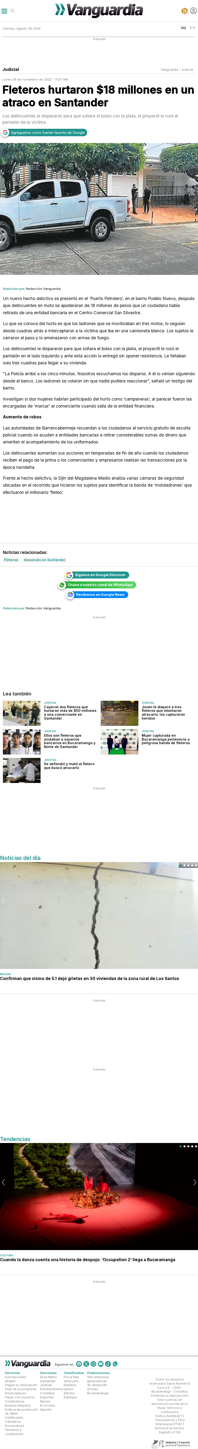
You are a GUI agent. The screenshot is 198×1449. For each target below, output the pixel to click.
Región (5, 974)
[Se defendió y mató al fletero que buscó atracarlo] (22, 770)
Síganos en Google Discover (100, 575)
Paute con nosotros (20, 1397)
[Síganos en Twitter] (86, 1364)
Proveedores (14, 1426)
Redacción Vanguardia (43, 289)
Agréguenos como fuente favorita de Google (48, 132)
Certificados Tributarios (14, 1419)
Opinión (46, 1409)
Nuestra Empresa (18, 1405)
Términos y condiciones (14, 1432)
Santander (48, 1381)
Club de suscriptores (20, 1389)
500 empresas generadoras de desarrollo (98, 1381)
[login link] (193, 10)
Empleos (70, 1385)
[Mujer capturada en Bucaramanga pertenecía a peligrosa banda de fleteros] (119, 741)
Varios (68, 1389)
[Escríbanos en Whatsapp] (115, 1364)
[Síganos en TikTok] (108, 1364)
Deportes (47, 1397)
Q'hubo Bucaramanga (97, 1391)
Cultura (6, 1255)
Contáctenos (14, 1401)
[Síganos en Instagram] (93, 1364)
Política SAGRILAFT (169, 1416)
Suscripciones (15, 1377)
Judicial (187, 69)
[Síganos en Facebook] (79, 1364)
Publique (70, 1397)
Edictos (69, 1393)
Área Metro (48, 1377)
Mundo (45, 1401)
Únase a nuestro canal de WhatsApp (100, 585)
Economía (47, 1405)
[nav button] (4, 11)
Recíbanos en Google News (100, 594)
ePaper (10, 1381)
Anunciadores (15, 1393)
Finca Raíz (71, 1377)
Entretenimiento (52, 1389)
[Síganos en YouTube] (101, 1364)
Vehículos (71, 1381)
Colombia (47, 1393)
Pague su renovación (21, 1385)
